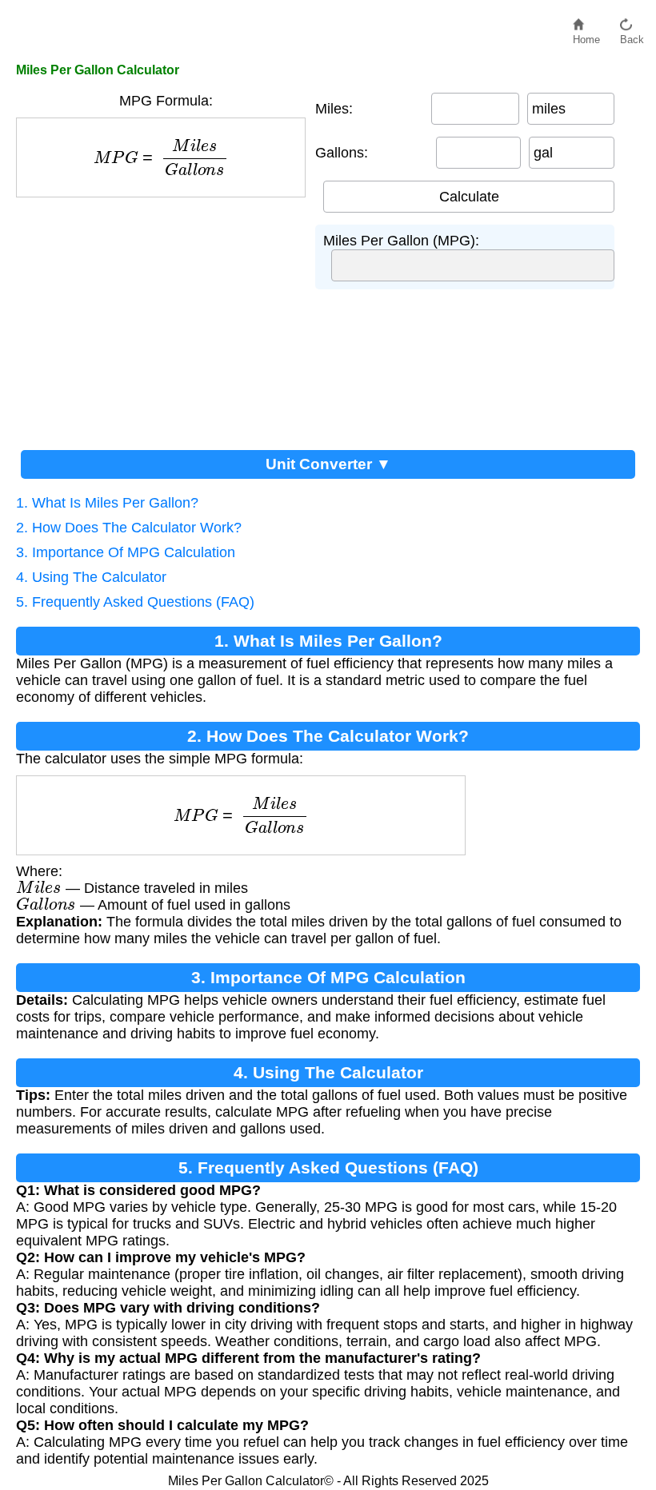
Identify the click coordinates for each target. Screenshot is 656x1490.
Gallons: (341, 153)
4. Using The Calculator (91, 577)
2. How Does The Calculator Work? (129, 528)
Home (586, 36)
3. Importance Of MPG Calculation (125, 552)
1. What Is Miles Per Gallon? (107, 503)
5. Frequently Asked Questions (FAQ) (135, 602)
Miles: (334, 109)
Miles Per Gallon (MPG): (401, 241)
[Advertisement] (165, 317)
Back (632, 36)
